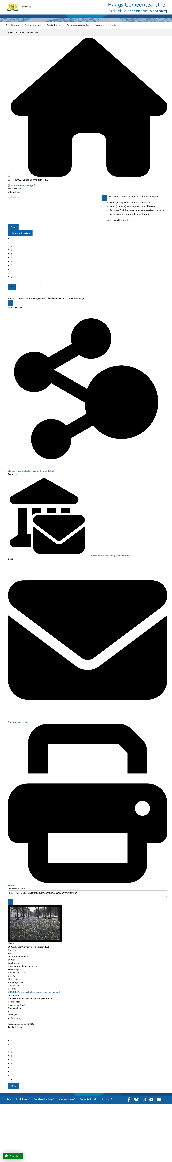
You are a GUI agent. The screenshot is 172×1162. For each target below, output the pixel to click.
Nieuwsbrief (159, 1099)
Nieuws (15, 25)
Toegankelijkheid (88, 1099)
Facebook (129, 1099)
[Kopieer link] (10, 902)
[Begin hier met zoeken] (89, 175)
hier (133, 220)
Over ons (99, 25)
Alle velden (14, 192)
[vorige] (12, 238)
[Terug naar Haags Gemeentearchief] (19, 7)
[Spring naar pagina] (12, 287)
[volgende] (12, 276)
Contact (114, 25)
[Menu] (10, 303)
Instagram (144, 1099)
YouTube (151, 1099)
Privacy (105, 1099)
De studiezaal (54, 25)
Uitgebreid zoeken (20, 233)
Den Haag (16, 1018)
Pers (9, 1099)
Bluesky (136, 1099)
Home (6, 25)
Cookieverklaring (43, 1099)
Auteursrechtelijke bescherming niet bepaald (39, 992)
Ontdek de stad (33, 25)
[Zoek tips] (104, 198)
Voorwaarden (66, 1099)
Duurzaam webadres (16, 888)
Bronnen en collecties (78, 25)
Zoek (13, 227)
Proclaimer (21, 1099)
